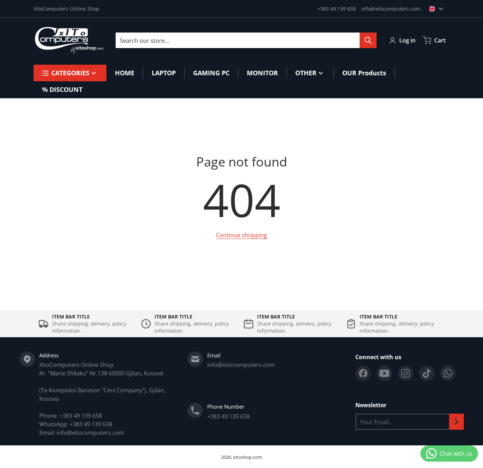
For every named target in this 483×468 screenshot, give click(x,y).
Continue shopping (241, 235)
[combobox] (246, 40)
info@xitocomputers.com (390, 8)
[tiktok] (427, 373)
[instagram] (405, 373)
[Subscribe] (456, 422)
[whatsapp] (448, 373)
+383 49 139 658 (337, 8)
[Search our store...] (368, 40)
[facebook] (363, 373)
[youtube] (384, 373)
